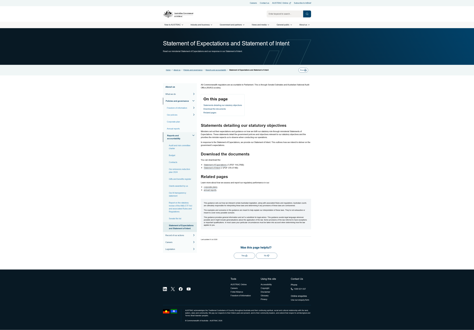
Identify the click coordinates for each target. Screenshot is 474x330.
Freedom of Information (241, 296)
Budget (172, 155)
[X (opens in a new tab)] (173, 289)
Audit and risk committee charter (179, 147)
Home (168, 70)
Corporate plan (173, 122)
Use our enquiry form (300, 300)
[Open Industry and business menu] (211, 25)
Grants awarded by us (178, 186)
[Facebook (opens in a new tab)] (181, 289)
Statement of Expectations (216, 165)
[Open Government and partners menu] (243, 25)
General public (283, 25)
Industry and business (200, 25)
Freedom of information (177, 108)
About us (303, 25)
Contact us (264, 3)
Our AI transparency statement (177, 194)
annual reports (210, 190)
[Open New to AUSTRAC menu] (182, 25)
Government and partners (231, 25)
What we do (170, 94)
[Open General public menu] (291, 25)
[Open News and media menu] (268, 25)
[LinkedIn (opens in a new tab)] (165, 289)
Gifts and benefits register (180, 179)
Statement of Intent (213, 168)
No (265, 256)
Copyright (265, 288)
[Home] (178, 14)
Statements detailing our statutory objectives (222, 105)
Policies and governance (193, 70)
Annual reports (173, 129)
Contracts (173, 162)
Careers (253, 3)
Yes (243, 256)
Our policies (172, 115)
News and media (259, 25)
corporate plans (210, 187)
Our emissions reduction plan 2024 (179, 170)
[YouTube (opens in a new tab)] (189, 289)
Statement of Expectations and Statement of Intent (181, 227)
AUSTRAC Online (280, 3)
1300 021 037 (300, 289)
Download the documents (214, 109)
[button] (303, 70)
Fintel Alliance (237, 292)
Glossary (264, 296)
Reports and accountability (216, 70)
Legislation (170, 249)
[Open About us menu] (309, 25)
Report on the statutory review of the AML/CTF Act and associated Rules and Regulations (180, 207)
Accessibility (266, 284)
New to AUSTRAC (172, 25)
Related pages (209, 113)
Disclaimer (265, 292)
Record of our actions (174, 235)
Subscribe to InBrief (302, 3)
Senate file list (175, 219)
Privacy (264, 299)
